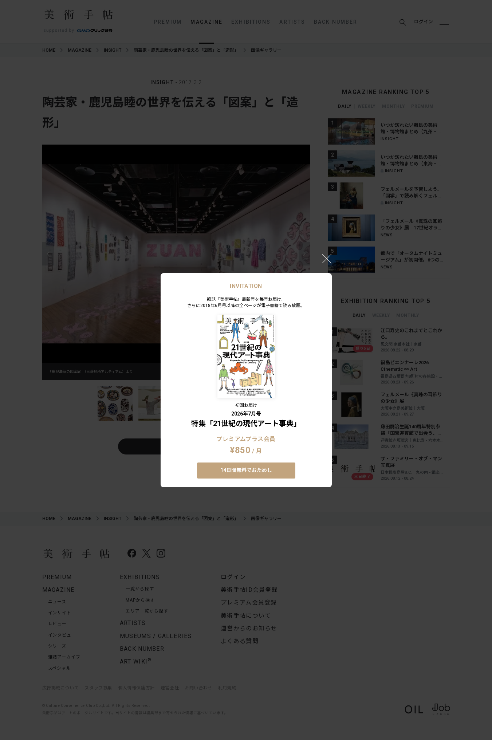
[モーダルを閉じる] (326, 258)
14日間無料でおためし (246, 470)
